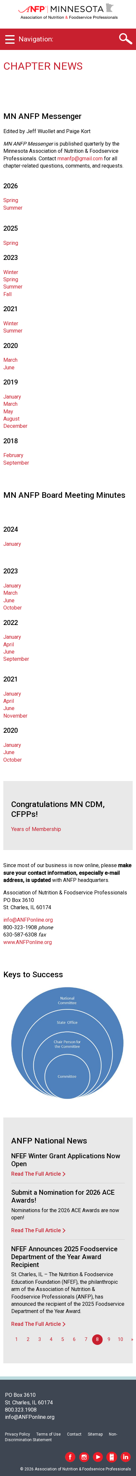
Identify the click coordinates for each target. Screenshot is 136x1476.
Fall (7, 294)
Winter (10, 272)
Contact (74, 1434)
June (9, 367)
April (8, 644)
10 (120, 1339)
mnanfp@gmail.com (80, 158)
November (15, 716)
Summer (12, 208)
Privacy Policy (17, 1434)
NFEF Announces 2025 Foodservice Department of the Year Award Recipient (64, 1257)
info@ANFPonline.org (28, 920)
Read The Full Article (36, 1174)
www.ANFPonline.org (27, 942)
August (11, 419)
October (12, 608)
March (10, 360)
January (12, 397)
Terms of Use (48, 1434)
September (16, 463)
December (15, 426)
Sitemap (95, 1434)
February (13, 455)
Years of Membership (36, 829)
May (8, 411)
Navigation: (35, 39)
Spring (10, 200)
